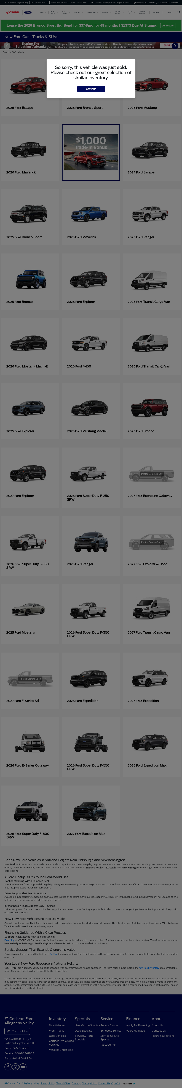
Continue (91, 89)
